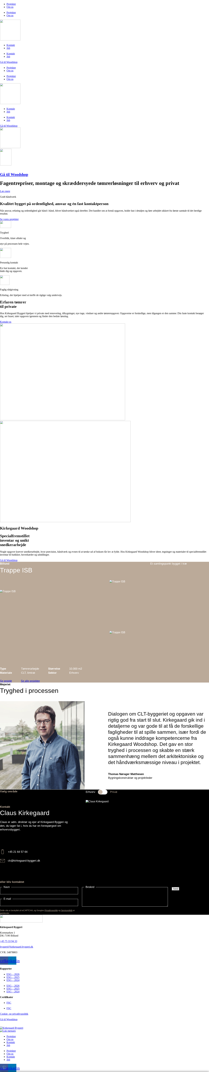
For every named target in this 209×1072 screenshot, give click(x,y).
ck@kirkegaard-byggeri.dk (24, 860)
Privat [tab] (113, 791)
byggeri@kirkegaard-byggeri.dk (16, 946)
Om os (10, 7)
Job (8, 48)
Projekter (11, 4)
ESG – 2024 (13, 980)
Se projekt (6, 681)
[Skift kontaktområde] (102, 792)
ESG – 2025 (13, 977)
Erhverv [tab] (90, 791)
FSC (9, 1002)
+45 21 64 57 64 (17, 851)
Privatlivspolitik (51, 910)
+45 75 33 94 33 (8, 941)
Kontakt (11, 45)
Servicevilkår (66, 910)
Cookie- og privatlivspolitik (14, 1013)
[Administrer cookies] (5, 1067)
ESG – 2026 (13, 974)
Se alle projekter (30, 681)
